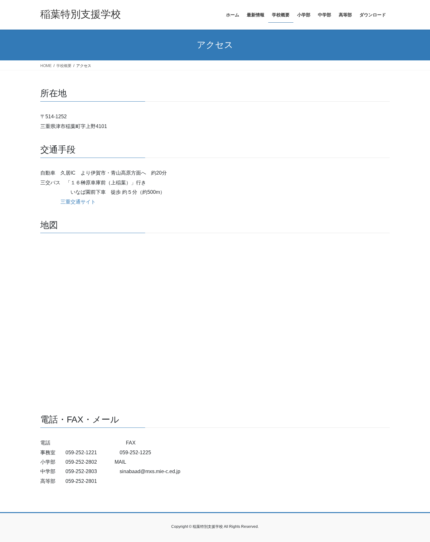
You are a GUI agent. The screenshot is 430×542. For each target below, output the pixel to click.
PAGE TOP (414, 520)
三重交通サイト (78, 201)
